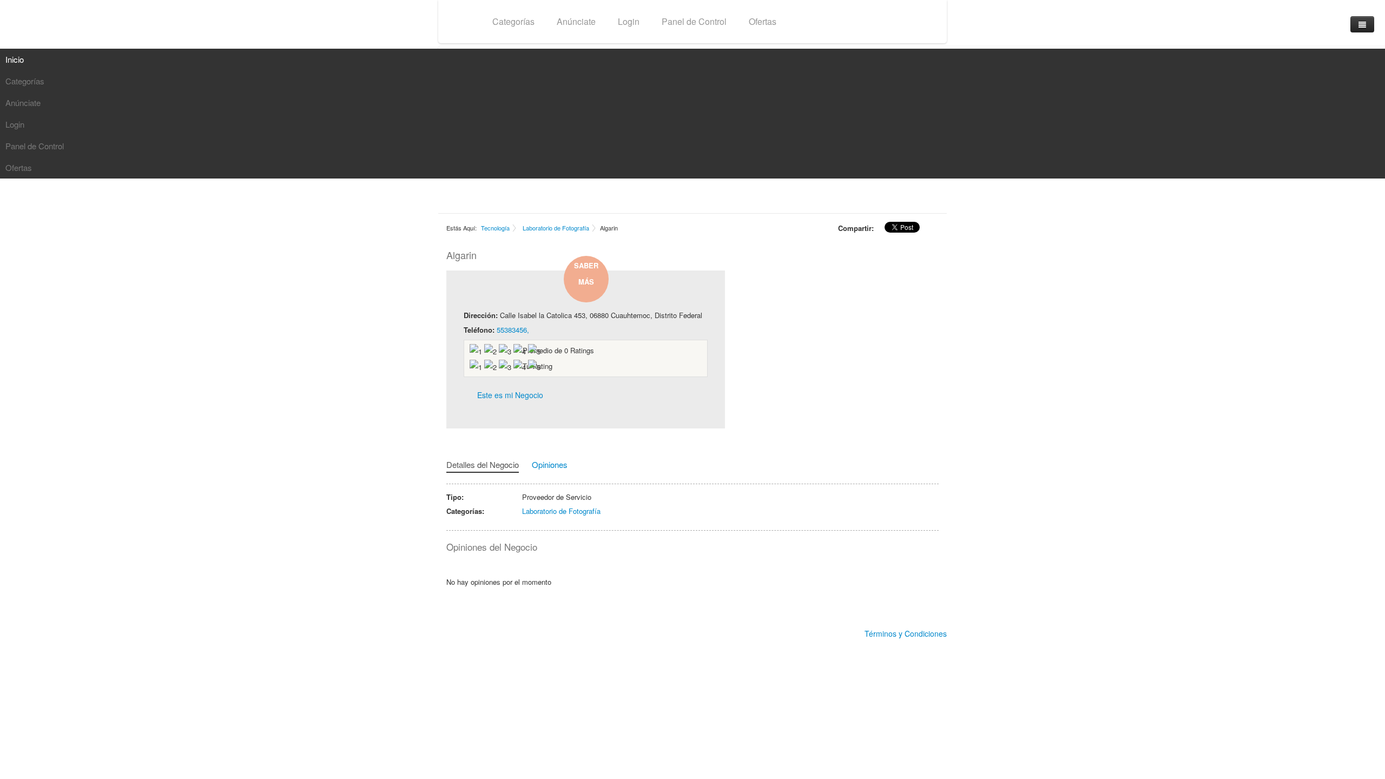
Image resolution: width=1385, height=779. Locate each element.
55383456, (513, 330)
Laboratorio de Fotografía (556, 227)
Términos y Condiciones (906, 633)
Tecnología (495, 227)
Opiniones (550, 464)
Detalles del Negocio (482, 464)
